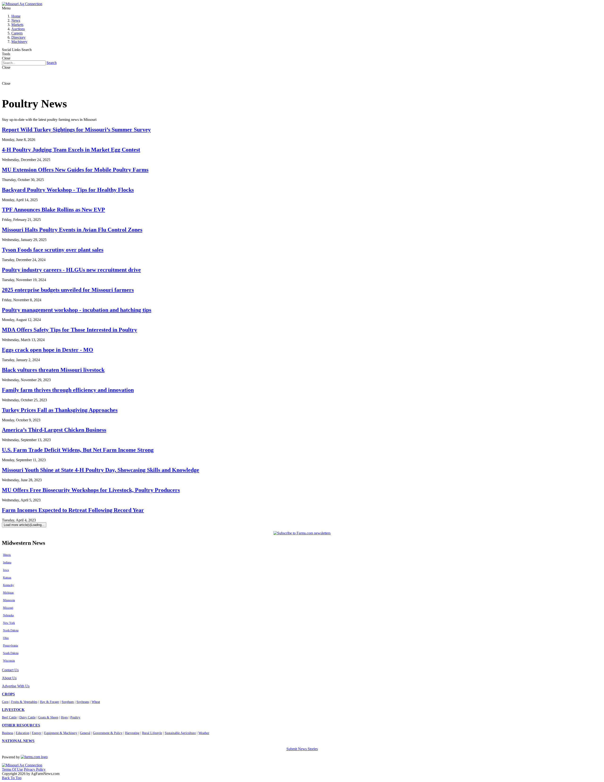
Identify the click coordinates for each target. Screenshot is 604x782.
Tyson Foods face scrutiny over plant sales (52, 250)
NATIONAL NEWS (18, 741)
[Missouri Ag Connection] (22, 4)
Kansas (7, 577)
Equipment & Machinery (60, 733)
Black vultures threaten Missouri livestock (53, 370)
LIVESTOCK (13, 710)
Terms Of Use (12, 769)
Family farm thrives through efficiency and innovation (68, 390)
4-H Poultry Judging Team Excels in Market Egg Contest (71, 150)
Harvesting (132, 733)
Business (7, 733)
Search (51, 63)
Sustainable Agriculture (180, 733)
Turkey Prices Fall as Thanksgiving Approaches (59, 410)
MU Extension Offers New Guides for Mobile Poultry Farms (75, 170)
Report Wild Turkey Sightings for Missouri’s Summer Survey (76, 130)
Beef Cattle (9, 717)
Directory (18, 37)
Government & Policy (107, 733)
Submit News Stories (302, 749)
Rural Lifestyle (152, 733)
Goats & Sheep (48, 717)
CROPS (8, 694)
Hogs (64, 717)
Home (16, 16)
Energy (37, 733)
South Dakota (10, 653)
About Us (9, 678)
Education (22, 733)
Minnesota (9, 600)
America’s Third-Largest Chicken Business (54, 430)
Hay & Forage (49, 702)
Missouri (8, 607)
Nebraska (8, 615)
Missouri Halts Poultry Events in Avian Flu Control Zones (72, 230)
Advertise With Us (15, 686)
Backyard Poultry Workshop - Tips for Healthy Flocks (68, 190)
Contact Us (10, 670)
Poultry (75, 717)
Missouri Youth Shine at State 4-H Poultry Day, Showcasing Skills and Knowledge (100, 470)
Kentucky (8, 585)
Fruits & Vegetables (24, 702)
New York (9, 623)
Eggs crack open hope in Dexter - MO (47, 350)
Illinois (7, 555)
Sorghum (68, 702)
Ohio (6, 638)
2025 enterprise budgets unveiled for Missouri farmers (68, 290)
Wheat (96, 702)
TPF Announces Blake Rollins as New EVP (53, 210)
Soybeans (82, 702)
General (85, 733)
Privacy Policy (35, 769)
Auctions (18, 29)
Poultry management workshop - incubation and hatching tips (76, 310)
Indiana (7, 562)
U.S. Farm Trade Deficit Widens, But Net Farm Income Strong (78, 450)
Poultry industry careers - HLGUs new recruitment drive (71, 270)
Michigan (8, 592)
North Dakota (10, 630)
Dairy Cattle (27, 717)
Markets (17, 25)
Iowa (6, 570)
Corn (5, 702)
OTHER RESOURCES (21, 725)
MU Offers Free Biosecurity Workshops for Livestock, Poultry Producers (91, 490)
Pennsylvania (10, 645)
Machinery (19, 42)
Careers (17, 33)
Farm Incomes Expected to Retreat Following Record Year (73, 510)
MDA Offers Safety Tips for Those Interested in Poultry (69, 330)
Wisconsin (9, 660)
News (15, 20)
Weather (203, 733)
